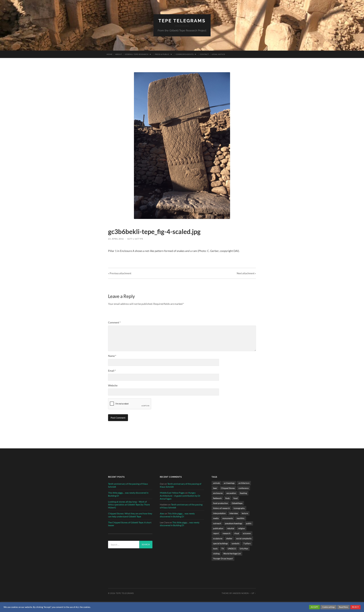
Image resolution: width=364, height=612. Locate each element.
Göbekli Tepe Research (136, 54)
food (235, 498)
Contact (204, 54)
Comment (114, 322)
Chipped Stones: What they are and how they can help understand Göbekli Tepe (130, 515)
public (249, 523)
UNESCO (232, 548)
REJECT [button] (355, 607)
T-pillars (247, 543)
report (216, 533)
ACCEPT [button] (314, 607)
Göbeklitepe (237, 503)
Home (109, 54)
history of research (221, 508)
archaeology (229, 483)
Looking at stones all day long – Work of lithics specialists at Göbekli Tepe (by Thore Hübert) (129, 504)
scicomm (247, 533)
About (118, 54)
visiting (216, 553)
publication (218, 528)
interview (233, 513)
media (216, 518)
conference (244, 488)
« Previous (119, 273)
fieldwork (217, 498)
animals (216, 483)
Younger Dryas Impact (223, 558)
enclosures (218, 493)
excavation (231, 493)
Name (112, 355)
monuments (227, 518)
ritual (236, 533)
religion (241, 528)
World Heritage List (232, 553)
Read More (343, 607)
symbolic (236, 543)
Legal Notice (218, 54)
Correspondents (185, 54)
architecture (243, 483)
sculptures (217, 538)
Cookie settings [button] (328, 607)
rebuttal (230, 528)
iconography (239, 508)
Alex (162, 513)
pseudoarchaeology (233, 523)
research (226, 533)
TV (222, 548)
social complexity (244, 538)
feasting (243, 493)
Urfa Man (244, 548)
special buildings (220, 543)
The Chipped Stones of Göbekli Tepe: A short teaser (129, 524)
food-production (220, 503)
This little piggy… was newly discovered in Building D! (128, 494)
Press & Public (162, 54)
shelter (229, 538)
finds (227, 498)
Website (112, 385)
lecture (245, 513)
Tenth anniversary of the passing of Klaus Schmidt (128, 485)
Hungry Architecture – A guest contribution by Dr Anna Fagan (180, 495)
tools (215, 548)
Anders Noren (241, 593)
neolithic (241, 518)
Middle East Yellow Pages (172, 492)
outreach (217, 523)
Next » (246, 273)
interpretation (219, 513)
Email (112, 370)
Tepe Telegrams (182, 20)
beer (215, 488)
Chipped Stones (228, 488)
